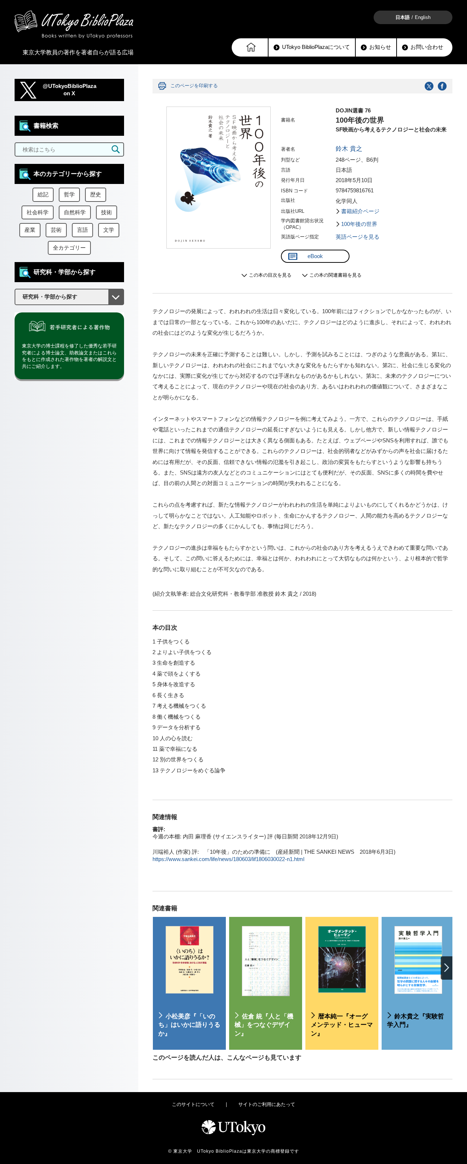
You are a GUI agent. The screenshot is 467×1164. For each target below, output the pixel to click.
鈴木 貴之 (349, 148)
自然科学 (75, 212)
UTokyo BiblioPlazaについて (316, 47)
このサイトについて (193, 1104)
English (423, 17)
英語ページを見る (357, 237)
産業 (29, 230)
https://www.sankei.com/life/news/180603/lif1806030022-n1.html (228, 859)
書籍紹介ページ (360, 211)
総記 (43, 194)
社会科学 (38, 212)
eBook (315, 256)
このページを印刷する (194, 85)
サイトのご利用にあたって (266, 1104)
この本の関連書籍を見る (335, 275)
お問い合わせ (426, 47)
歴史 (95, 194)
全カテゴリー (69, 248)
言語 (82, 230)
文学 (108, 230)
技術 (106, 212)
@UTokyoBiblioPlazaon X (69, 90)
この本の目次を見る (270, 275)
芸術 (56, 230)
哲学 (69, 194)
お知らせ (380, 47)
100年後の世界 (359, 224)
